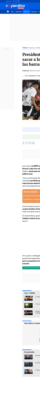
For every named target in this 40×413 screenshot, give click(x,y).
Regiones (34, 11)
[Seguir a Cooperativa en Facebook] (14, 1)
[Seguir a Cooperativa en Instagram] (19, 1)
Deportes (26, 11)
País (12, 11)
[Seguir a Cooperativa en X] (16, 1)
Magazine (19, 11)
